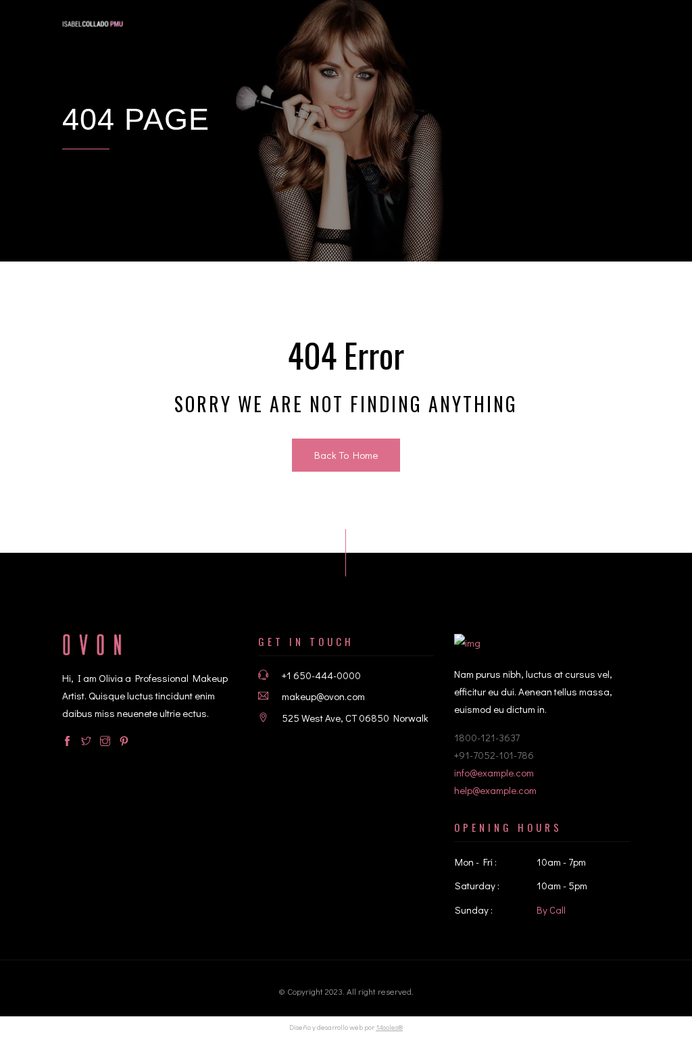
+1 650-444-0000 (321, 675)
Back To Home (346, 455)
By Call (551, 909)
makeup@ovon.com (323, 696)
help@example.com (495, 790)
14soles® (389, 1027)
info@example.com (494, 772)
